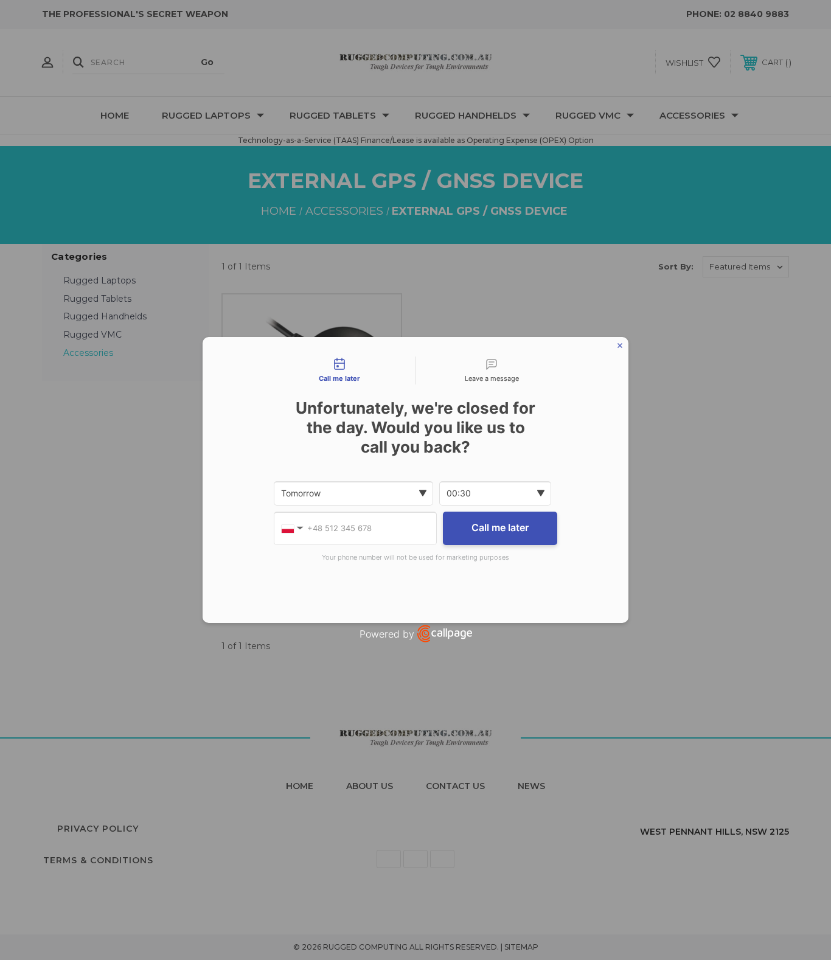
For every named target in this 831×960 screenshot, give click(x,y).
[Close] (619, 345)
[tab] (339, 370)
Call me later (500, 527)
